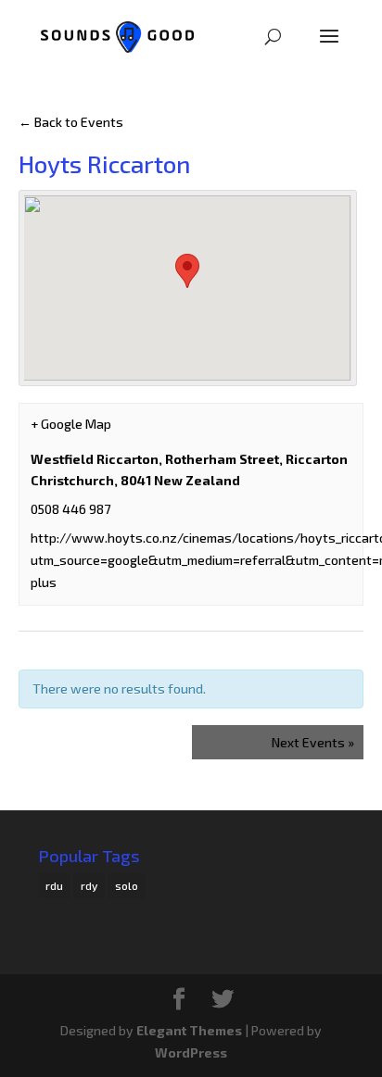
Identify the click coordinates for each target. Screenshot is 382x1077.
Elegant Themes (189, 1030)
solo (126, 885)
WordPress (191, 1052)
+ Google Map (71, 424)
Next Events (313, 742)
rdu (54, 885)
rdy (89, 885)
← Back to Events (71, 122)
